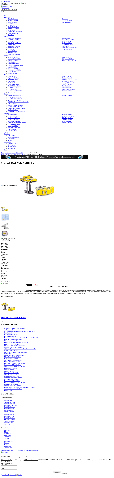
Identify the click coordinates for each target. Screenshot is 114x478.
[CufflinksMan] (5, 1)
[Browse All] (5, 8)
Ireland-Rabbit (8, 390)
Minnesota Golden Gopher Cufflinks (14, 328)
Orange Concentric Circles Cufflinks (14, 366)
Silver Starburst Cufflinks (11, 373)
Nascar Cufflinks (9, 371)
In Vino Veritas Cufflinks (11, 358)
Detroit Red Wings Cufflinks (12, 344)
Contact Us (7, 433)
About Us (7, 430)
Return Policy (8, 446)
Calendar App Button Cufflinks (13, 347)
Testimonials (7, 436)
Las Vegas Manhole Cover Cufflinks (14, 382)
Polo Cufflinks (8, 333)
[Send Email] (5, 475)
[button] (57, 283)
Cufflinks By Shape (9, 418)
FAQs (6, 432)
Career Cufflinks (9, 421)
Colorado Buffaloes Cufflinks (12, 385)
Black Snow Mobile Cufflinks (12, 357)
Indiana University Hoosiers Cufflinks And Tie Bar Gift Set (21, 338)
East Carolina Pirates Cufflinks (13, 339)
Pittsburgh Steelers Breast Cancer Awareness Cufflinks (19, 387)
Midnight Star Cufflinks (11, 384)
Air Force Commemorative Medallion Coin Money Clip (20, 349)
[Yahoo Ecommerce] (7, 450)
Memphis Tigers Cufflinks (11, 379)
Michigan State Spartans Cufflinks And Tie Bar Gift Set (20, 331)
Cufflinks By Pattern (10, 416)
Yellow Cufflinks (21, 154)
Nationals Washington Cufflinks (13, 377)
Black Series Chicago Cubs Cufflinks (14, 363)
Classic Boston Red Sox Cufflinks (14, 355)
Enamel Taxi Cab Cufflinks (13, 317)
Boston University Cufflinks (12, 361)
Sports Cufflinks (8, 410)
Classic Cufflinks (9, 411)
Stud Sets (7, 424)
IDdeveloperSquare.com (31, 460)
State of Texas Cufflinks (11, 350)
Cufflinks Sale (8, 400)
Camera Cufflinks (9, 369)
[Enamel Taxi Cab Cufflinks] (37, 185)
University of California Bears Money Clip (16, 342)
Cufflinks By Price (10, 153)
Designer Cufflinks (9, 419)
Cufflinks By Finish (9, 407)
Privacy (6, 444)
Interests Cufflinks (9, 408)
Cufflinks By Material (10, 405)
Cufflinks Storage (9, 422)
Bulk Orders (7, 435)
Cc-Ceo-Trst (7, 353)
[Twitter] (28, 450)
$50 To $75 (19, 153)
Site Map (6, 443)
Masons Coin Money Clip (11, 376)
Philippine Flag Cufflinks (11, 336)
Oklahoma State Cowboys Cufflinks (14, 346)
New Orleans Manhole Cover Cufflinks (15, 352)
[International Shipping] (8, 6)
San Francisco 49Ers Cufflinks (12, 360)
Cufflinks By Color (10, 154)
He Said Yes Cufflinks (10, 368)
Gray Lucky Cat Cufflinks (11, 374)
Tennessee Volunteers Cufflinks (13, 389)
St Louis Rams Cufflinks (11, 334)
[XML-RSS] (4, 452)
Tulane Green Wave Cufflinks (12, 365)
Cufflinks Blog (8, 441)
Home (2, 153)
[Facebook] (34, 450)
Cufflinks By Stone (9, 414)
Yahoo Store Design (6, 460)
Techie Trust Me (8, 330)
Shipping (6, 438)
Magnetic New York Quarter (12, 341)
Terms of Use (8, 447)
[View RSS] (22, 450)
